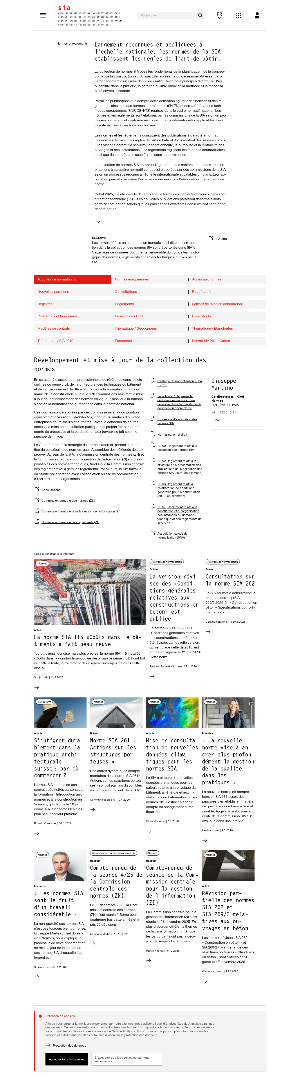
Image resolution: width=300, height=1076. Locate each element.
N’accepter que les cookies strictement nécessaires (122, 1059)
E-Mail (215, 420)
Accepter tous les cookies (66, 1059)
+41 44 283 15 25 (223, 412)
